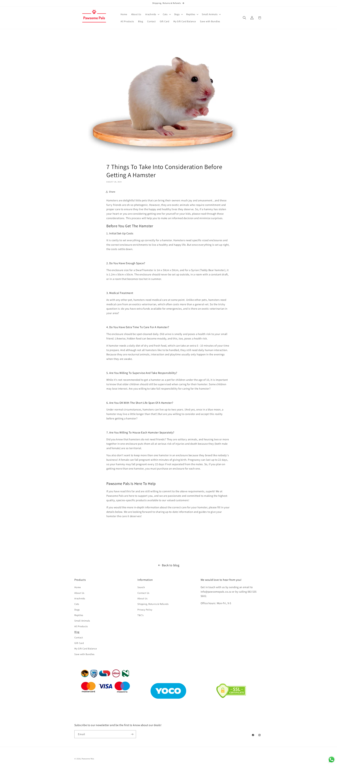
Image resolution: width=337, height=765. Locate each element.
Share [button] (112, 191)
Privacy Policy (144, 609)
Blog (76, 631)
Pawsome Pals (88, 758)
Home (77, 587)
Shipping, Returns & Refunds (152, 603)
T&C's (140, 615)
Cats (76, 603)
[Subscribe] (132, 734)
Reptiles (78, 615)
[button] (152, 14)
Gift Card (79, 643)
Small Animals (82, 620)
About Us (79, 592)
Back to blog (170, 565)
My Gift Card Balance (85, 648)
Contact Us (143, 592)
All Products (81, 626)
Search (141, 587)
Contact (78, 637)
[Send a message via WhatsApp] (331, 759)
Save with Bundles (84, 654)
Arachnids (79, 598)
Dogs (77, 609)
